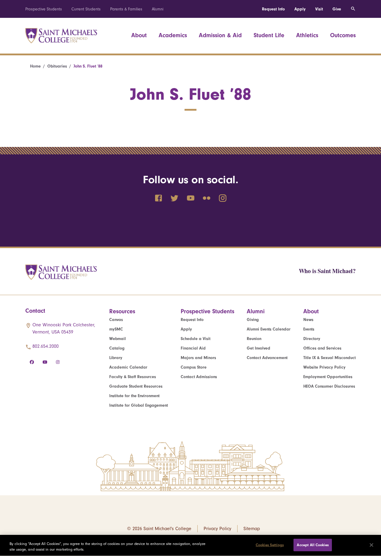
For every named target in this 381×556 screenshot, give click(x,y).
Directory (311, 338)
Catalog (116, 348)
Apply (300, 9)
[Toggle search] (353, 9)
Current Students (86, 9)
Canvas (116, 319)
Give (336, 9)
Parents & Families (126, 9)
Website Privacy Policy (324, 367)
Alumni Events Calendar (269, 329)
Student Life (269, 35)
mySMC (116, 329)
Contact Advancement (267, 357)
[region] (190, 545)
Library (115, 357)
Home (35, 66)
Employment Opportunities (327, 376)
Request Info (273, 9)
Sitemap (251, 528)
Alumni (157, 9)
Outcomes (343, 35)
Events (308, 329)
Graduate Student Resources (136, 386)
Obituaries (57, 66)
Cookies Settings (270, 545)
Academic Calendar (128, 367)
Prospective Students (43, 9)
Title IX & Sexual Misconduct (329, 357)
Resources (122, 311)
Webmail (117, 338)
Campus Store (194, 367)
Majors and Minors (198, 357)
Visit (319, 9)
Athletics (307, 35)
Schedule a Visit (195, 338)
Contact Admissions (199, 376)
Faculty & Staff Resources (132, 376)
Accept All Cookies (312, 545)
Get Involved (258, 348)
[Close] (371, 545)
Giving (253, 319)
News (308, 319)
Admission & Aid (220, 35)
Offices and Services (322, 348)
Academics (173, 35)
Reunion (254, 338)
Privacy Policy (217, 528)
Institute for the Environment (134, 395)
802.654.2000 (45, 346)
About (139, 35)
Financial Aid (193, 348)
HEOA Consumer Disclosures (329, 386)
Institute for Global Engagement (138, 405)
